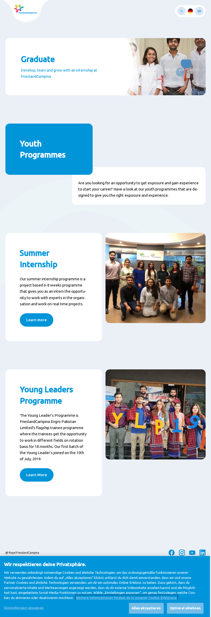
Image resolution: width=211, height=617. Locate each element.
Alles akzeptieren (146, 608)
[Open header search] (181, 11)
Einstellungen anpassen (24, 608)
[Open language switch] (190, 11)
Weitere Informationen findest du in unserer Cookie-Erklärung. (126, 597)
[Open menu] (199, 11)
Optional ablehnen (185, 608)
